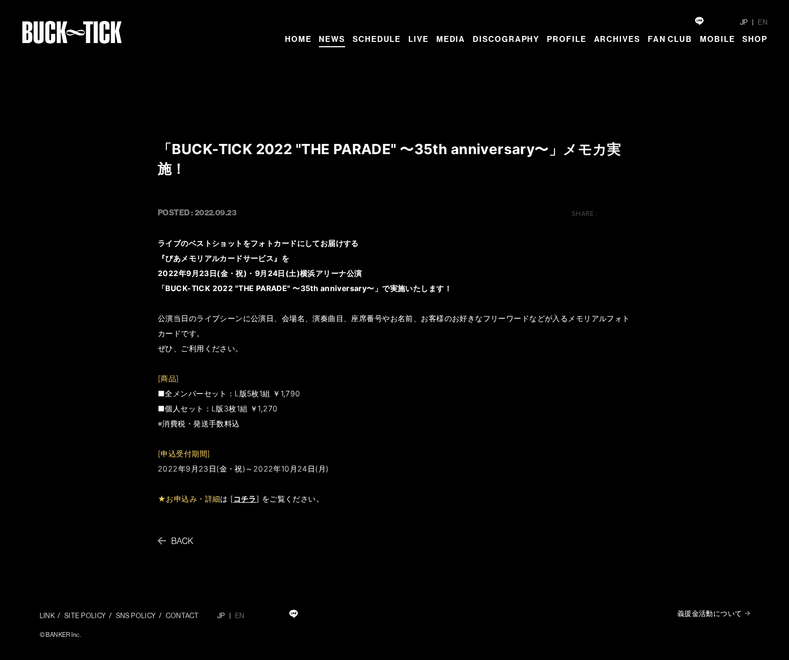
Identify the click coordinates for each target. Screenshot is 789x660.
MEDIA (451, 39)
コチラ (245, 498)
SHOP (755, 39)
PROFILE (566, 39)
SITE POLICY (85, 615)
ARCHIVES (617, 39)
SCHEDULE (377, 39)
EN (763, 22)
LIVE (418, 39)
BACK (182, 540)
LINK (47, 615)
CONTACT (182, 615)
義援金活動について (709, 613)
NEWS (332, 39)
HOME (298, 39)
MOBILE (717, 39)
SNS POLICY (136, 615)
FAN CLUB (670, 39)
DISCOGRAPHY (506, 39)
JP (744, 22)
